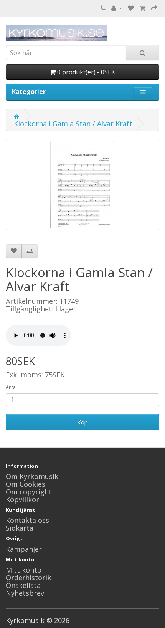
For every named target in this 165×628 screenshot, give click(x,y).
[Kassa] (154, 7)
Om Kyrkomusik (32, 476)
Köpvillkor (22, 499)
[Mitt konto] (116, 7)
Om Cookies (25, 484)
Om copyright (29, 491)
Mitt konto (23, 569)
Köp (82, 422)
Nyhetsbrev (25, 593)
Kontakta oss (27, 520)
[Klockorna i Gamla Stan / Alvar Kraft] (82, 184)
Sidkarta (19, 528)
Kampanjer (24, 549)
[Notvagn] (142, 7)
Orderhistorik (28, 577)
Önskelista (23, 585)
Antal (11, 387)
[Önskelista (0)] (131, 7)
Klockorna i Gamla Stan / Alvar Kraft (73, 123)
